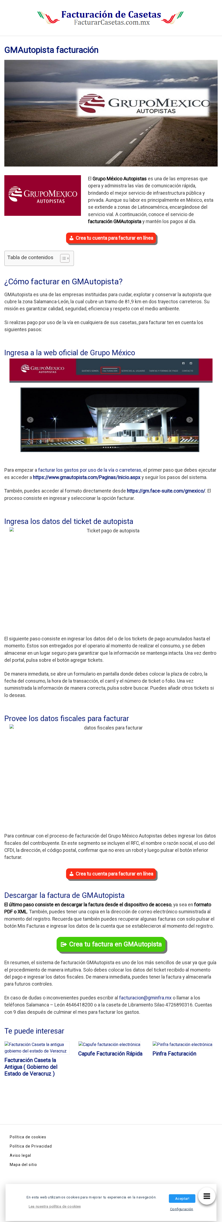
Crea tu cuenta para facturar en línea (114, 238)
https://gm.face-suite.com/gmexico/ (166, 491)
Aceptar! (182, 1198)
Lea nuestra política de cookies (55, 1206)
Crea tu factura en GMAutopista (115, 944)
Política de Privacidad (31, 1146)
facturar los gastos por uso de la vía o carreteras (89, 470)
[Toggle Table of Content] (62, 258)
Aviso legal (20, 1155)
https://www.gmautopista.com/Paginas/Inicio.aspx (87, 477)
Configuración (181, 1209)
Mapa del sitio (23, 1164)
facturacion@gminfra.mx (145, 998)
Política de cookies (28, 1137)
